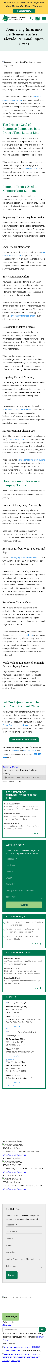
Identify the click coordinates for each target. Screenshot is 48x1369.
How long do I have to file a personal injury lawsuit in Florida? (22, 937)
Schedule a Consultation (24, 739)
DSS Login (15, 1360)
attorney (25, 725)
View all (36, 833)
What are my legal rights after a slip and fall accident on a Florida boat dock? (22, 930)
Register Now (24, 11)
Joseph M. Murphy (11, 767)
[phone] (37, 18)
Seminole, (15, 751)
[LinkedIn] (5, 1325)
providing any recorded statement (23, 557)
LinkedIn (27, 777)
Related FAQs (15, 916)
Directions (10, 1029)
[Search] (31, 18)
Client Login (11, 1316)
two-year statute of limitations (32, 460)
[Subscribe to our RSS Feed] (24, 798)
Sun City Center (29, 751)
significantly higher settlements (23, 316)
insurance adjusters (30, 169)
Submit (24, 905)
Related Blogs (16, 792)
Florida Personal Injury (12, 725)
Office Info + (7, 1155)
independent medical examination (19, 409)
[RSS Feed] (10, 1325)
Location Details (12, 1026)
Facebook (10, 777)
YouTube (39, 777)
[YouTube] (7, 1325)
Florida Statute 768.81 (16, 439)
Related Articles (18, 952)
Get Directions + (20, 1155)
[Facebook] (3, 1325)
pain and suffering (25, 635)
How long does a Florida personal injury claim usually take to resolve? (23, 923)
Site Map (6, 1360)
